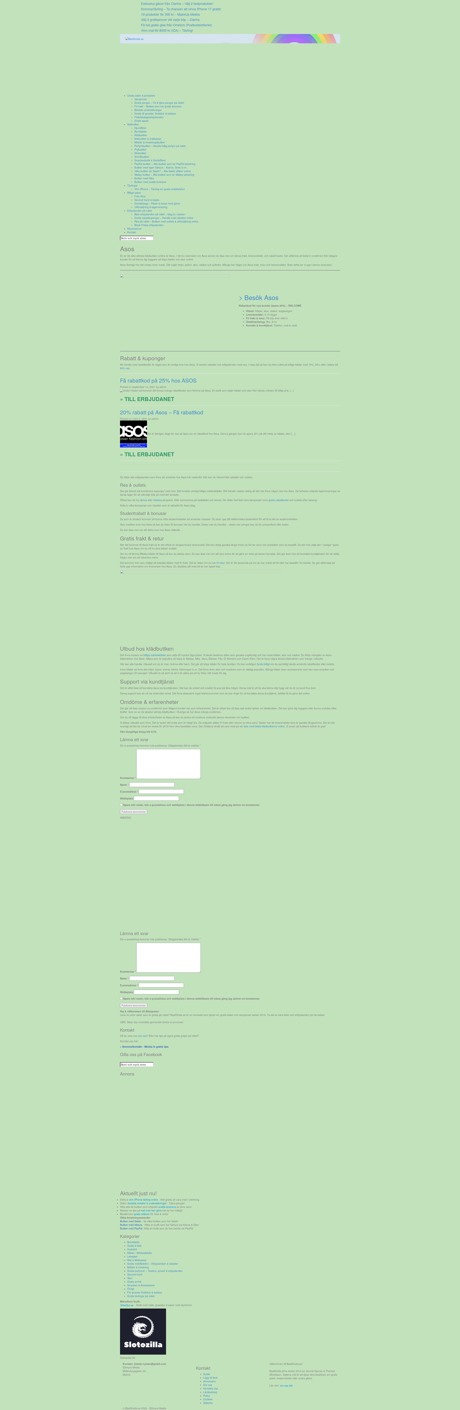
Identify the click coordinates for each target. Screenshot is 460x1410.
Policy (206, 1395)
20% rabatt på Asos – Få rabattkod (161, 412)
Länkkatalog (210, 1392)
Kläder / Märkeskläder (139, 1253)
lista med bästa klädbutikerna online (264, 726)
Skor (129, 1278)
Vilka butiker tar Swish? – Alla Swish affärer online (162, 171)
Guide (206, 1374)
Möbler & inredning (138, 1267)
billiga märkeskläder (154, 655)
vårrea (143, 500)
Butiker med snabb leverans (150, 182)
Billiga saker (134, 192)
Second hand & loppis (146, 200)
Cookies (207, 1399)
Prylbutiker (140, 149)
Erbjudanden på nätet (139, 210)
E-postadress (129, 791)
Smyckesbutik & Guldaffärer (150, 160)
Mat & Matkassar (136, 1260)
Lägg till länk (210, 1377)
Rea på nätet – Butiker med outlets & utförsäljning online (166, 221)
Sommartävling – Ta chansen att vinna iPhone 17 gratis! (181, 8)
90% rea (125, 368)
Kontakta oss (210, 1388)
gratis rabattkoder (279, 500)
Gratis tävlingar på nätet (141, 1296)
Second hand (134, 1274)
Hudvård (132, 1249)
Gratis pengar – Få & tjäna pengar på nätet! (159, 102)
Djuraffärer (140, 128)
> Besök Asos (259, 297)
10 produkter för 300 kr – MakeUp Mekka (170, 14)
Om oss (207, 1385)
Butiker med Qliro (144, 178)
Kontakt (131, 232)
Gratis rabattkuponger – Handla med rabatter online (163, 218)
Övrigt (130, 1289)
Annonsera (209, 1381)
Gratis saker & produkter (141, 95)
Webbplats (126, 798)
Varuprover (140, 99)
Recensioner (134, 228)
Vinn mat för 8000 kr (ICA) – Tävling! (167, 30)
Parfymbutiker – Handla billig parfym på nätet (160, 146)
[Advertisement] (228, 68)
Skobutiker (140, 153)
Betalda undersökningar (148, 110)
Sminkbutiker (141, 156)
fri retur (221, 563)
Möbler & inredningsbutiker (149, 142)
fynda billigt (263, 664)
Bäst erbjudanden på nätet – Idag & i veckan (159, 214)
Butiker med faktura (131, 1225)
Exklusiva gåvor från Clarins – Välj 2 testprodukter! (177, 3)
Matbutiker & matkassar (147, 138)
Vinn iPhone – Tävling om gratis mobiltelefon (159, 189)
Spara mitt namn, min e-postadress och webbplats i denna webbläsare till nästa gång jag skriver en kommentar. (191, 805)
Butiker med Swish (130, 1221)
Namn (124, 784)
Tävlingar (132, 185)
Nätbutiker (133, 124)
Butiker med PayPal (131, 1228)
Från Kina (140, 196)
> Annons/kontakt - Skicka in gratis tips (144, 1046)
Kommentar (128, 778)
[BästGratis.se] (134, 38)
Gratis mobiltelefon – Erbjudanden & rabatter (152, 1263)
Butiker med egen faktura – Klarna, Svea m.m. (160, 167)
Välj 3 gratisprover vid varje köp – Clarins (170, 19)
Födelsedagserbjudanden (149, 117)
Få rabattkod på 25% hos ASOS (158, 380)
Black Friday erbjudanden (149, 225)
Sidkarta (208, 1403)
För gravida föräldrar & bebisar (144, 1292)
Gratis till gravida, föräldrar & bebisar (155, 113)
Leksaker (132, 1256)
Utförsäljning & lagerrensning (150, 207)
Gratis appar (141, 120)
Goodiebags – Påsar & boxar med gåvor (157, 203)
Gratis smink (134, 1281)
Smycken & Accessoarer (141, 1285)
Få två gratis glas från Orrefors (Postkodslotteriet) (176, 24)
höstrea (157, 500)
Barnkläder (140, 131)
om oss (142, 1036)
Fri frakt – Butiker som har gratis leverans (157, 106)
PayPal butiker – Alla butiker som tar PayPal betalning (164, 164)
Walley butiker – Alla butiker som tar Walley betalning (164, 174)
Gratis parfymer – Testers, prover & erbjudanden (155, 1271)
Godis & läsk (134, 1245)
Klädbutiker (140, 135)
